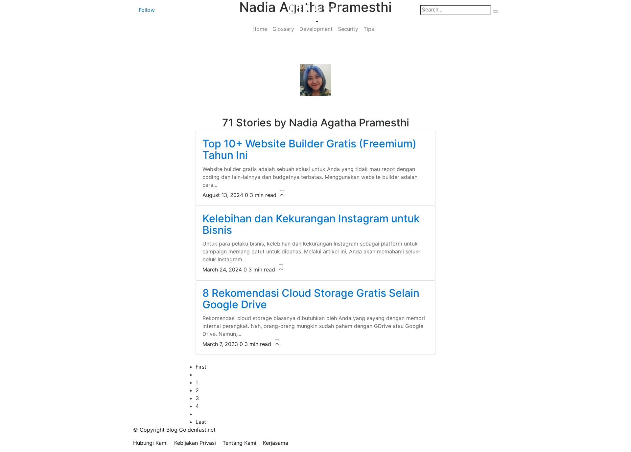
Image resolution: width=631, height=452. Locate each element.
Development (316, 29)
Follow (147, 10)
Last (201, 422)
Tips (368, 29)
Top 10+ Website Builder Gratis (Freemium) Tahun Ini (309, 149)
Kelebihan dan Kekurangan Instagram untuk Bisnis (311, 224)
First (201, 366)
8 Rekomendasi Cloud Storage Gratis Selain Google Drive (310, 299)
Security (348, 29)
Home (259, 29)
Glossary (283, 29)
